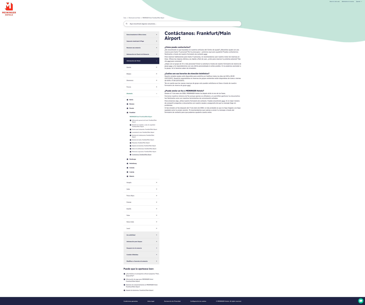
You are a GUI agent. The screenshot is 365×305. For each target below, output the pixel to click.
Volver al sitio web (335, 1)
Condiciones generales (131, 301)
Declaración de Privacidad (172, 301)
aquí (205, 54)
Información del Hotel (134, 18)
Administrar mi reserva (348, 1)
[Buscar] (126, 24)
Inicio (125, 18)
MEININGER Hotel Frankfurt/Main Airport (153, 18)
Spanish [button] (358, 1)
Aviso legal (151, 301)
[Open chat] (360, 300)
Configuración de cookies (198, 301)
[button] (141, 34)
